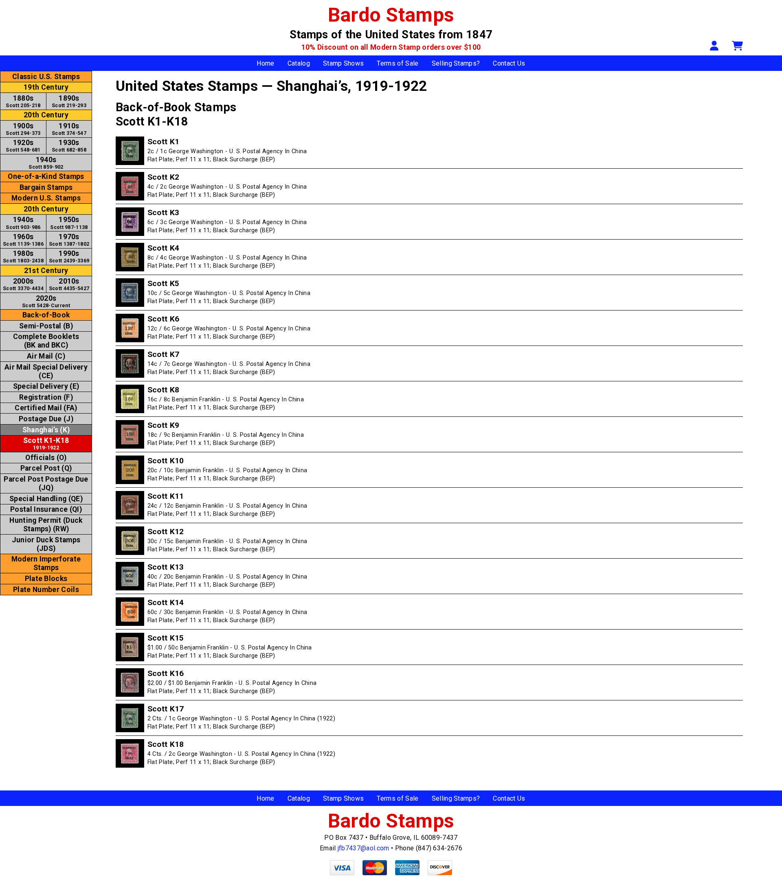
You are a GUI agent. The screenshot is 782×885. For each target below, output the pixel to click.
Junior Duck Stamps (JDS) (46, 544)
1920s (23, 146)
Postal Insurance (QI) (46, 509)
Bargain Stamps (46, 187)
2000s (23, 284)
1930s (69, 146)
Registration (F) (46, 397)
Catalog (299, 63)
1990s (69, 256)
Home (265, 63)
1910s (69, 129)
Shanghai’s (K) (46, 430)
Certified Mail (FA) (46, 408)
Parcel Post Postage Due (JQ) (46, 483)
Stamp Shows (343, 63)
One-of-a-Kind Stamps (46, 176)
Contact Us (509, 63)
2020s (46, 301)
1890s (69, 101)
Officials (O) (45, 458)
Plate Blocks (46, 579)
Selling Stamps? (456, 63)
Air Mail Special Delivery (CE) (46, 371)
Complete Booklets (46, 340)
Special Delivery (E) (46, 386)
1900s (23, 129)
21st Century (46, 270)
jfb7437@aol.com (363, 848)
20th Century (46, 115)
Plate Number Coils (46, 590)
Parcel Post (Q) (46, 468)
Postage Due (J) (46, 419)
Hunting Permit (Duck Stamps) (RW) (45, 524)
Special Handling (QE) (46, 499)
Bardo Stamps (391, 14)
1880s (23, 101)
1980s (23, 256)
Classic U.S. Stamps (46, 77)
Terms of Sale (397, 63)
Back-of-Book (46, 315)
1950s (69, 223)
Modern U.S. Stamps (46, 198)
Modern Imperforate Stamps (46, 563)
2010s (69, 284)
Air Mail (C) (46, 356)
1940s (46, 163)
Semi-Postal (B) (46, 326)
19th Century (46, 87)
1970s (69, 240)
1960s (23, 240)
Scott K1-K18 (46, 443)
